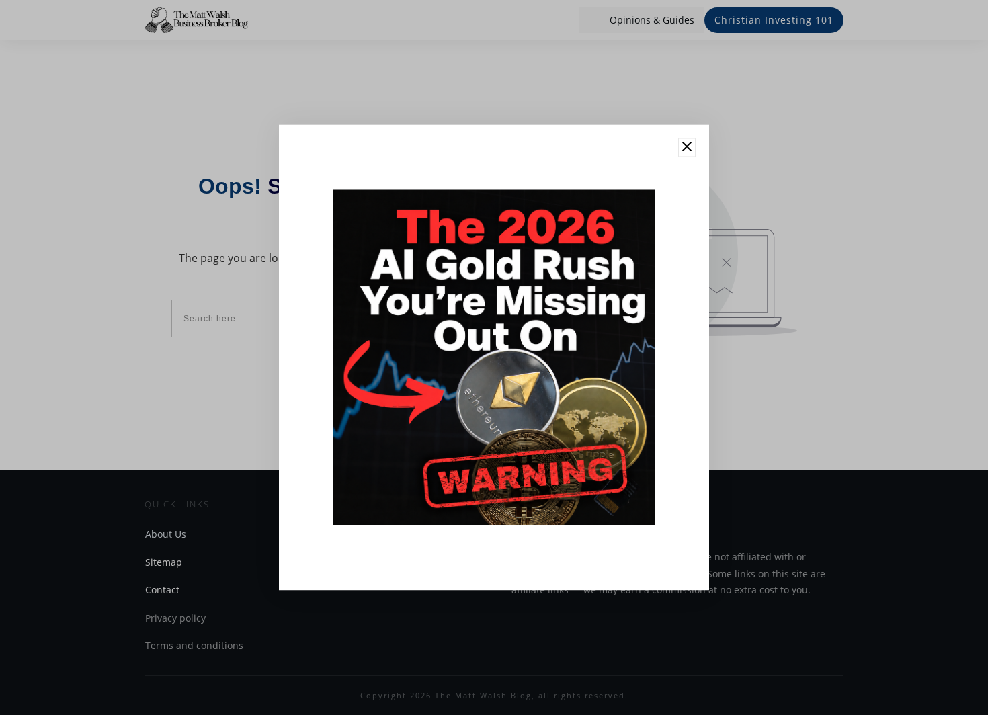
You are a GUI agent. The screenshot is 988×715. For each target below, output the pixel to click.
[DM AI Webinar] (494, 357)
